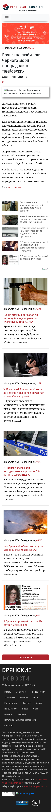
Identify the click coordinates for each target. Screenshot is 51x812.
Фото (35, 708)
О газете (8, 714)
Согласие (8, 725)
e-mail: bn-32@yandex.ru (35, 786)
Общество (21, 691)
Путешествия (10, 708)
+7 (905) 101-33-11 (15, 783)
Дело (35, 697)
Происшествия (38, 691)
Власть (7, 691)
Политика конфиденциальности (20, 720)
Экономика (9, 697)
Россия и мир (10, 703)
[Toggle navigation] (7, 17)
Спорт (39, 703)
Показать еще (25, 657)
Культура (27, 703)
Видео (25, 708)
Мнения (24, 697)
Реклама (22, 714)
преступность (14, 187)
